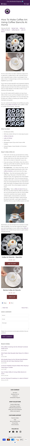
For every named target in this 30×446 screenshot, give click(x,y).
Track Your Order (15, 418)
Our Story (15, 392)
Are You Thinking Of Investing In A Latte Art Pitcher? (14, 378)
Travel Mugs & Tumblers (15, 406)
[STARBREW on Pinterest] (17, 432)
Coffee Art (22, 28)
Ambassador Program (15, 397)
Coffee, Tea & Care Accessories (15, 409)
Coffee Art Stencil (5, 30)
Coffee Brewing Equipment (15, 407)
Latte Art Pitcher (8, 138)
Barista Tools (15, 28)
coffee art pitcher (8, 171)
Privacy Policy (15, 423)
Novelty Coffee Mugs (15, 404)
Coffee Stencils (15, 30)
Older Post (5, 307)
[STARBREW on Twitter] (10, 432)
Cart (27, 4)
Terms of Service (15, 424)
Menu (5, 4)
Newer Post (25, 307)
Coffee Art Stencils (8, 136)
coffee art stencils (12, 104)
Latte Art (23, 30)
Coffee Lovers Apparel (15, 411)
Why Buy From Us (15, 394)
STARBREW (18, 437)
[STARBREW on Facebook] (13, 432)
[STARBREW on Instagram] (20, 432)
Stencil (3, 31)
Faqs (15, 419)
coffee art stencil (18, 189)
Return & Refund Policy (15, 421)
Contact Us (15, 395)
